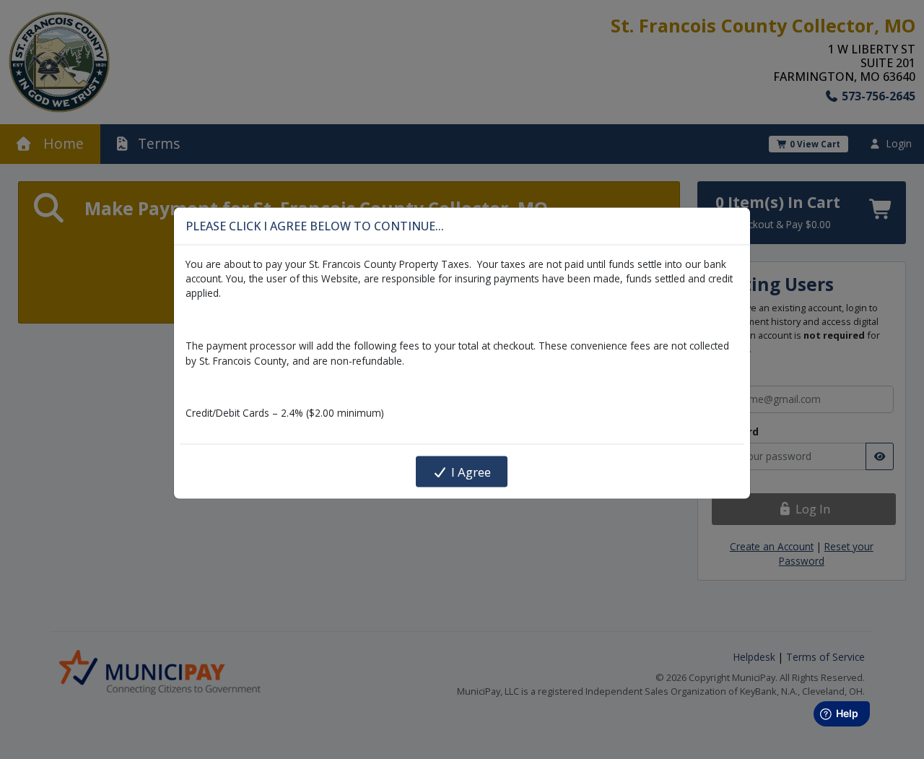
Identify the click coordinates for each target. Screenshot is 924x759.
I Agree (469, 471)
